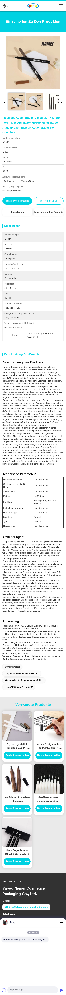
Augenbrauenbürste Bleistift (21, 673)
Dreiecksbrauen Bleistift (19, 687)
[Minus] (62, 922)
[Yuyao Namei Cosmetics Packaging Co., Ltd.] (34, 6)
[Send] (61, 990)
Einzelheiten (17, 212)
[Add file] (4, 990)
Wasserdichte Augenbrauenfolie (23, 680)
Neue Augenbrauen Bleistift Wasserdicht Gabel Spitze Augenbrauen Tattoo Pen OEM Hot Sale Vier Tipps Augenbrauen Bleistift (17, 852)
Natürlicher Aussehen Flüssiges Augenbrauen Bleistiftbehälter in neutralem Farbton (17, 799)
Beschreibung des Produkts (48, 212)
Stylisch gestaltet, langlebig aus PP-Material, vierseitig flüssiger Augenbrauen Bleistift (17, 746)
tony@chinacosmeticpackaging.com (28, 907)
